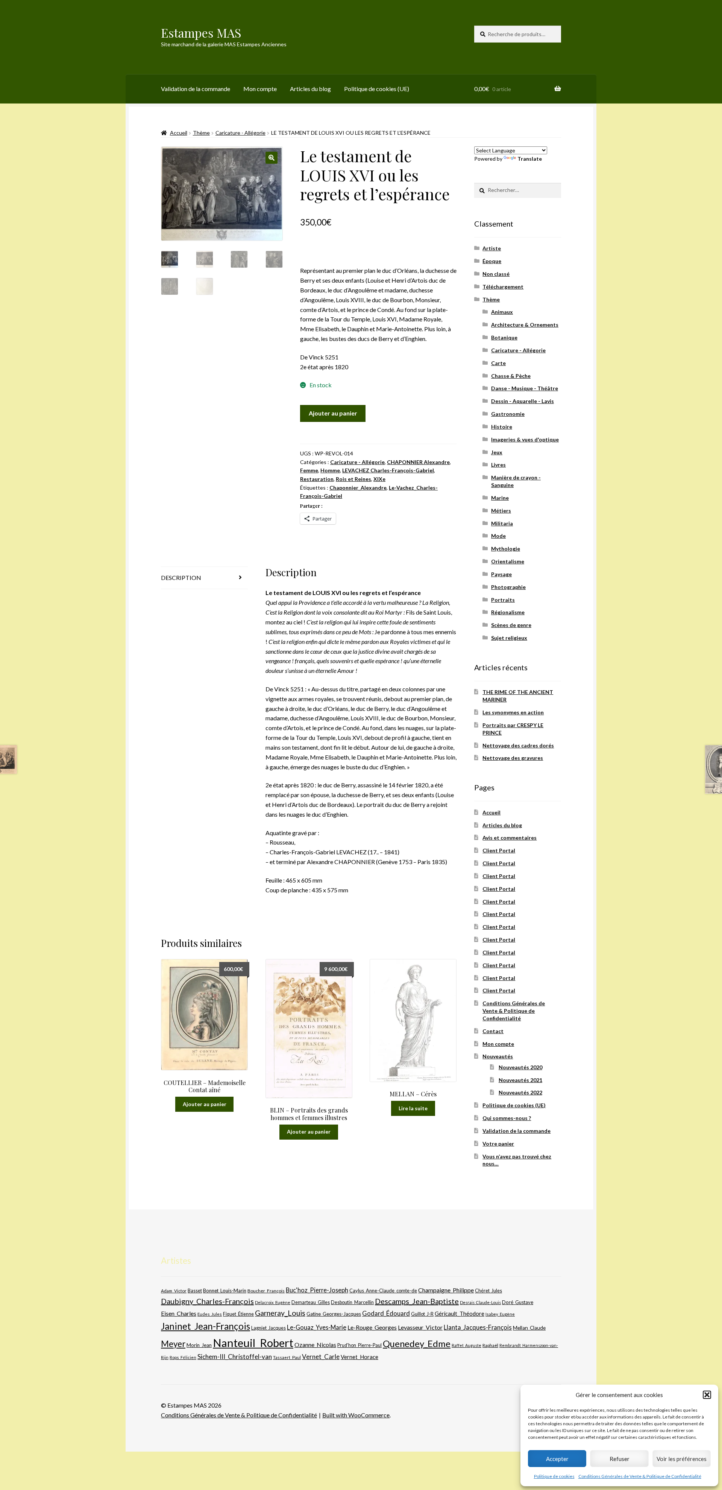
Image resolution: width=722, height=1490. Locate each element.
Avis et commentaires (509, 837)
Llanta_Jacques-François (478, 1327)
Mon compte (260, 88)
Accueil (178, 132)
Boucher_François (266, 1291)
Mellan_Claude (529, 1328)
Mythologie (505, 548)
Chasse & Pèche (511, 376)
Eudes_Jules (209, 1314)
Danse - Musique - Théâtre (524, 388)
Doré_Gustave (517, 1302)
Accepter (557, 1458)
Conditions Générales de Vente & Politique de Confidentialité (639, 1476)
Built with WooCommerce (356, 1414)
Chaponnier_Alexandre (358, 487)
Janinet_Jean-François (205, 1326)
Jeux (496, 452)
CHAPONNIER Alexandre (418, 462)
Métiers (501, 510)
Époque (491, 261)
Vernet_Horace (359, 1356)
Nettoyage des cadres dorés (518, 745)
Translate (529, 158)
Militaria (502, 523)
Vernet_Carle (321, 1357)
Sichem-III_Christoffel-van (234, 1357)
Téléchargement (502, 286)
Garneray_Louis (280, 1313)
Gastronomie (508, 414)
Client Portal (498, 850)
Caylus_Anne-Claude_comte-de (383, 1291)
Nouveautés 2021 (520, 1080)
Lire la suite (413, 1108)
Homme (330, 470)
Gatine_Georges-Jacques (333, 1314)
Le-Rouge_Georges (372, 1327)
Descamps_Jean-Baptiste (417, 1301)
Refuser (619, 1458)
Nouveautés (497, 1056)
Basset (195, 1291)
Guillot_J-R (422, 1314)
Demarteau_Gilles (310, 1302)
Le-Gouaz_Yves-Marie (316, 1327)
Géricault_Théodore (459, 1313)
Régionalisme (508, 612)
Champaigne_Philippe (446, 1290)
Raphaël (490, 1345)
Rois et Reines (353, 479)
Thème (201, 132)
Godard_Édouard (386, 1313)
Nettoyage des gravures (512, 758)
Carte (498, 363)
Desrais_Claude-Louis (480, 1302)
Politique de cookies (554, 1476)
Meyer (173, 1344)
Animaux (502, 312)
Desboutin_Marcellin (352, 1302)
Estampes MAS (201, 32)
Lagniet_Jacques (268, 1328)
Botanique (504, 337)
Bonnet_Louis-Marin (224, 1291)
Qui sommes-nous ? (506, 1118)
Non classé (496, 274)
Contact (493, 1031)
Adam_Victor (174, 1290)
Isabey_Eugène (500, 1314)
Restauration (317, 479)
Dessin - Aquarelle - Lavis (522, 401)
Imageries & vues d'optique (525, 439)
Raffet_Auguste (466, 1345)
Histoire (501, 426)
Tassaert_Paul (287, 1357)
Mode (498, 536)
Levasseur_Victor (420, 1327)
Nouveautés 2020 (520, 1067)
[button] (707, 1395)
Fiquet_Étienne (238, 1314)
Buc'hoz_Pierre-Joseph (317, 1290)
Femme (309, 470)
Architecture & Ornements (524, 324)
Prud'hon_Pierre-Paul (359, 1345)
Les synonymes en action (513, 712)
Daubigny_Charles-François (207, 1301)
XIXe (379, 479)
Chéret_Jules (488, 1291)
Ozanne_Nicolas (315, 1344)
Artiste (491, 248)
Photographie (508, 587)
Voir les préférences (682, 1458)
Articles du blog (310, 88)
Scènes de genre (511, 625)
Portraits (503, 600)
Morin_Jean (199, 1345)
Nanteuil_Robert (253, 1342)
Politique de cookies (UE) (376, 88)
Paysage (501, 574)
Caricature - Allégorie (240, 132)
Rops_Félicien (183, 1357)
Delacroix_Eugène (272, 1302)
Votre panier (498, 1143)
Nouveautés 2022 (520, 1092)
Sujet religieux (509, 638)
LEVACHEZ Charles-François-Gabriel (388, 470)
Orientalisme (507, 561)
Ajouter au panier (333, 413)
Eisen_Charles (178, 1313)
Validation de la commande (195, 88)
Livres (498, 464)
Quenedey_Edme (416, 1343)
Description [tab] (181, 577)
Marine (500, 498)
